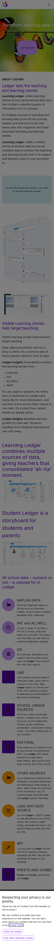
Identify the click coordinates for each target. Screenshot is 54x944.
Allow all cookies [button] (12, 931)
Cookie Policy (16, 925)
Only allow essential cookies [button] (18, 938)
